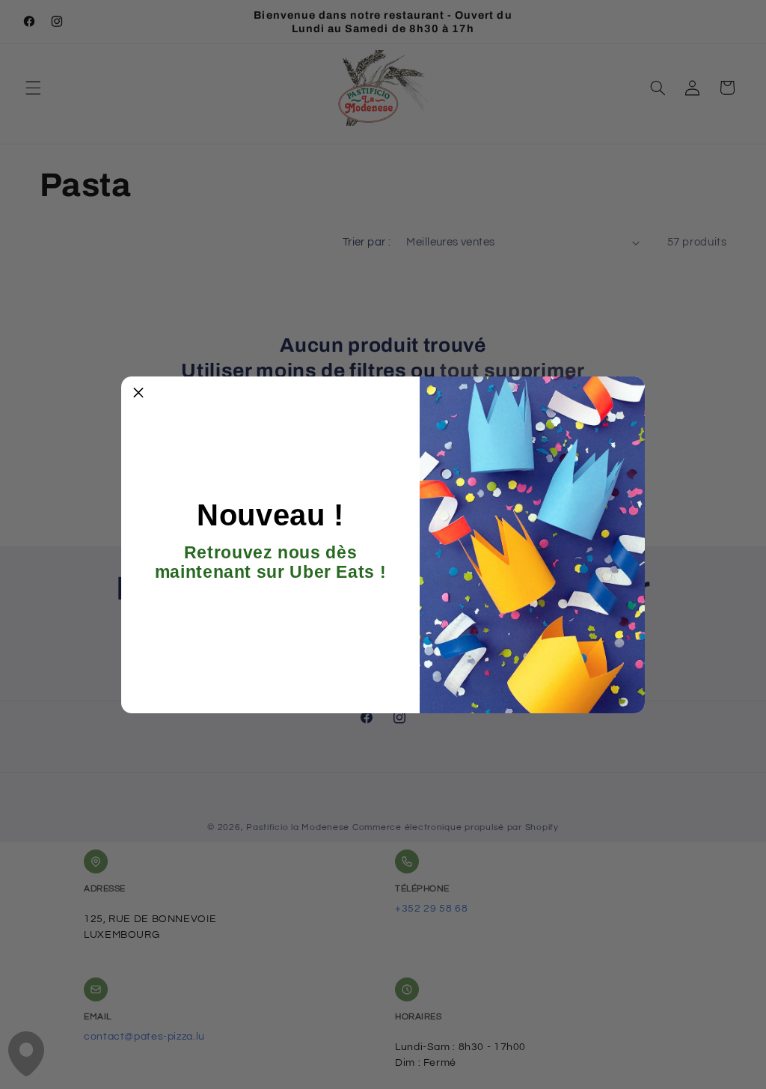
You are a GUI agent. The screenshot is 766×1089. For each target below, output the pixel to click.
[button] (138, 394)
